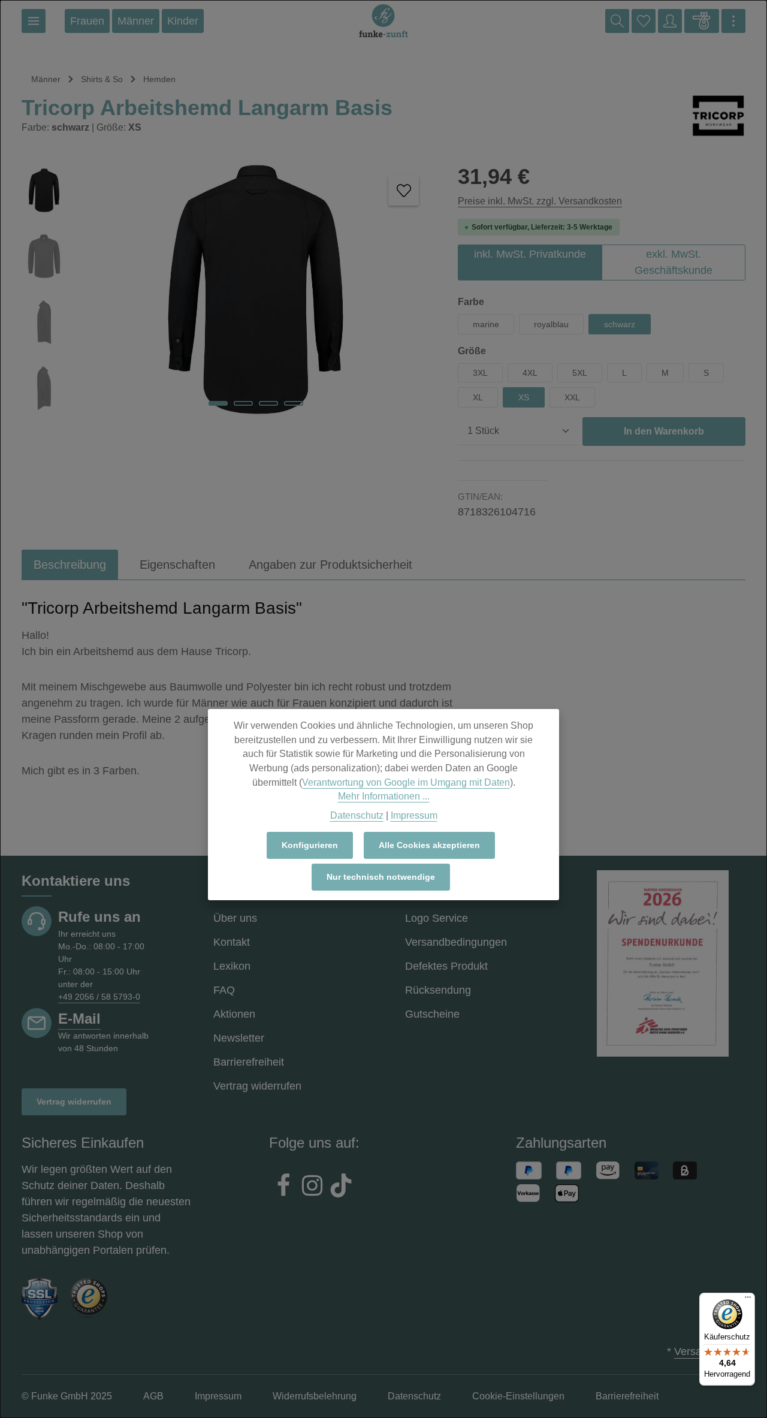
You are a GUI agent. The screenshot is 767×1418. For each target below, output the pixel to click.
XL (478, 397)
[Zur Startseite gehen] (383, 21)
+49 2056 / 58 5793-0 (99, 996)
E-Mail (79, 1018)
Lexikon (231, 966)
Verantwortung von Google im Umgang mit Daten (406, 782)
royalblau (551, 324)
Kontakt (231, 942)
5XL (579, 373)
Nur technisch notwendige (381, 877)
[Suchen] (617, 21)
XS (523, 397)
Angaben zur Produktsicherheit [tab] (330, 564)
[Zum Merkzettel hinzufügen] (403, 190)
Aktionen (234, 1014)
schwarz (619, 324)
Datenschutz (357, 815)
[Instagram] (312, 1187)
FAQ (224, 990)
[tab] (70, 565)
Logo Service (436, 918)
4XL (530, 373)
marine (486, 324)
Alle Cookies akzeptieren (429, 845)
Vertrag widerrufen (74, 1101)
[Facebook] (283, 1187)
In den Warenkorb (664, 431)
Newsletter (238, 1038)
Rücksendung (438, 990)
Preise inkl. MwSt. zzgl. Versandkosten (540, 201)
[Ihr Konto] (670, 21)
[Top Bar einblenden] (733, 21)
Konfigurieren (310, 845)
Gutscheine (432, 1014)
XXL (572, 397)
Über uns (235, 918)
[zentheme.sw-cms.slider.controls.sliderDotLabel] (218, 403)
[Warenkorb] (701, 21)
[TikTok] (341, 1187)
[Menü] (34, 21)
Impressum (414, 815)
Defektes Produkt (446, 966)
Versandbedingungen (456, 942)
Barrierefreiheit (248, 1062)
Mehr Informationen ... (384, 796)
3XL (480, 373)
